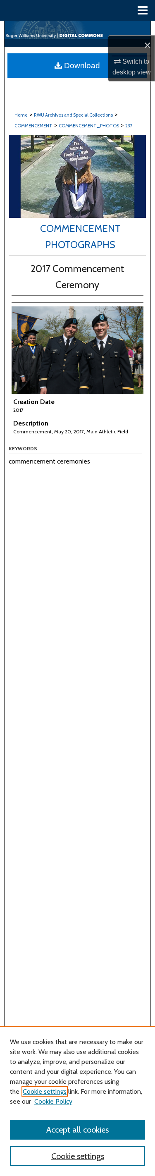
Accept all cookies (77, 1130)
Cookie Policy (53, 1101)
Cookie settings (45, 1091)
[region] (77, 1101)
